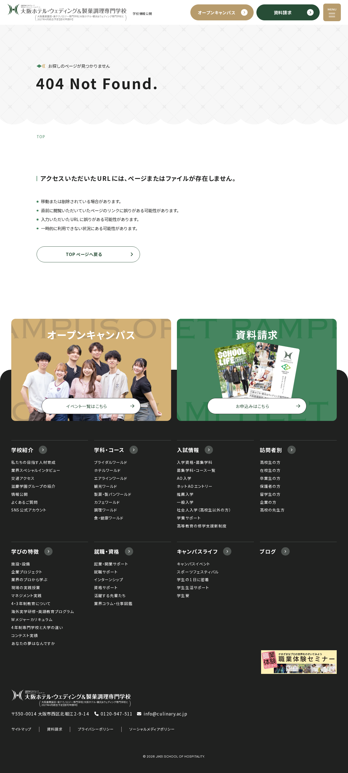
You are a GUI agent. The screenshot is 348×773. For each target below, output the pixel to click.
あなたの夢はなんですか (33, 643)
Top (41, 136)
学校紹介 (22, 449)
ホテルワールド (107, 470)
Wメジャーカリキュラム (32, 619)
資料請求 (54, 729)
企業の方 (268, 502)
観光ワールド (105, 486)
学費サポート (189, 518)
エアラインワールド (110, 478)
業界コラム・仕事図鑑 (113, 603)
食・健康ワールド (109, 518)
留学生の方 (270, 494)
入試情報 (188, 449)
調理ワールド (105, 510)
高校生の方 (270, 462)
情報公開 (19, 494)
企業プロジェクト (26, 572)
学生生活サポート (193, 587)
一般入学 (185, 502)
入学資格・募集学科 (194, 462)
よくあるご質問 (24, 502)
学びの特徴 (25, 551)
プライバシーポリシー (96, 729)
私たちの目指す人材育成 (33, 462)
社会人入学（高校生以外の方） (204, 510)
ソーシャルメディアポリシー (152, 729)
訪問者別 (271, 449)
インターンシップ (108, 579)
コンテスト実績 (24, 635)
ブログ (268, 551)
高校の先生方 (272, 510)
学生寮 (183, 595)
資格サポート (106, 587)
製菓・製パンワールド (112, 494)
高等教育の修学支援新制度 (201, 526)
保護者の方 (270, 486)
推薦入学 (185, 494)
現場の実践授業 (25, 587)
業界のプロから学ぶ (29, 579)
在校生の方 (270, 470)
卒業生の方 (270, 478)
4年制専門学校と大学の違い (37, 627)
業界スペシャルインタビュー (36, 470)
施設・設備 (20, 564)
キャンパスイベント (193, 564)
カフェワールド (107, 502)
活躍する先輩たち (110, 595)
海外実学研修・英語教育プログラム (42, 611)
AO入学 (184, 478)
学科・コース (109, 449)
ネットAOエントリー (195, 486)
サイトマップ (21, 729)
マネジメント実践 (26, 595)
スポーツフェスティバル (197, 572)
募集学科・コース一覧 (196, 470)
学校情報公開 (142, 14)
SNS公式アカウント (28, 510)
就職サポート (106, 572)
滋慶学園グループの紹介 (33, 486)
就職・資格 (107, 551)
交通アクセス (23, 478)
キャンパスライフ (197, 551)
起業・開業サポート (111, 564)
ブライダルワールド (110, 462)
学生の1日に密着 (193, 579)
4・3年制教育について (31, 603)
